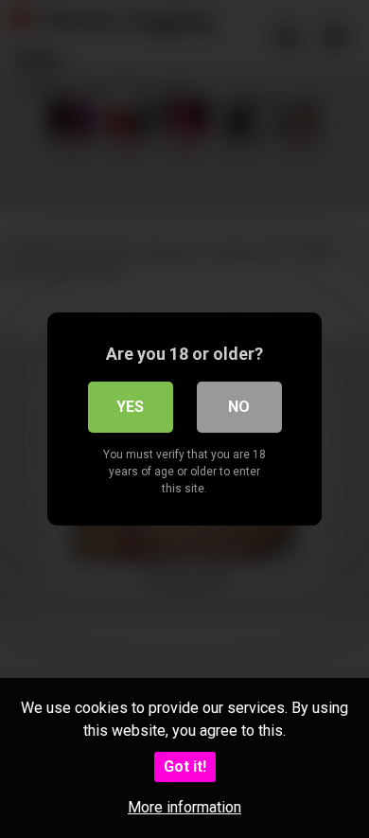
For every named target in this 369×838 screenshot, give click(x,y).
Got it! (185, 767)
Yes (130, 407)
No (239, 407)
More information (184, 807)
